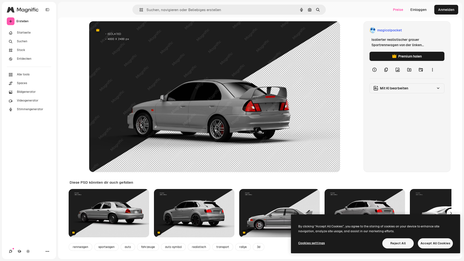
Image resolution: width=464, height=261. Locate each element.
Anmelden (446, 9)
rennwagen (80, 247)
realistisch (199, 247)
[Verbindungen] (10, 251)
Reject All (398, 243)
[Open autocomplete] (139, 10)
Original (120, 30)
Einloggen (418, 9)
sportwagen (106, 247)
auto (128, 247)
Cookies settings (311, 243)
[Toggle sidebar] (47, 10)
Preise (398, 9)
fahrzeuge (148, 247)
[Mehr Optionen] (432, 69)
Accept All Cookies (435, 243)
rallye (243, 247)
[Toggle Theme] (28, 251)
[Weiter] (451, 213)
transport (222, 247)
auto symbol (173, 247)
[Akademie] (19, 251)
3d (258, 247)
